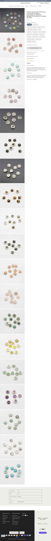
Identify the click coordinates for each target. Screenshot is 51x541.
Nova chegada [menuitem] (17, 6)
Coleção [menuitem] (26, 6)
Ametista (29, 36)
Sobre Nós (4, 522)
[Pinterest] (23, 515)
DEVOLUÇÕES (41, 50)
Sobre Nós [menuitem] (40, 6)
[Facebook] (22, 515)
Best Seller (4, 518)
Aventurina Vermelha (31, 41)
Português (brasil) (42, 2)
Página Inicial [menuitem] (11, 6)
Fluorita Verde (35, 36)
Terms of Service (15, 522)
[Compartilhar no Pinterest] (36, 79)
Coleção (4, 519)
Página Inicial (5, 515)
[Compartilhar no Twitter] (34, 79)
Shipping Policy (15, 521)
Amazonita (42, 34)
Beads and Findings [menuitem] (33, 6)
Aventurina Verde (30, 39)
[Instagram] (27, 515)
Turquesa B (29, 34)
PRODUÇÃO (36, 50)
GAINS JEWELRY (25, 3)
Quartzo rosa (38, 39)
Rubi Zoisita (29, 24)
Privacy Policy (15, 524)
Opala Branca (35, 34)
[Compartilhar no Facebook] (33, 79)
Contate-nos (14, 515)
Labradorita (35, 24)
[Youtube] (25, 515)
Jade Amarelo (42, 36)
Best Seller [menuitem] (22, 6)
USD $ (48, 2)
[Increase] (36, 45)
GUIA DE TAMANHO (30, 50)
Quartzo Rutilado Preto (32, 29)
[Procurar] (38, 2)
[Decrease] (32, 45)
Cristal (39, 29)
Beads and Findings (6, 521)
